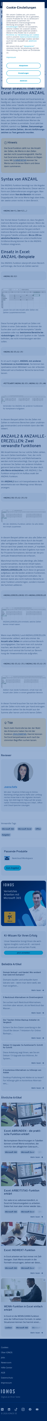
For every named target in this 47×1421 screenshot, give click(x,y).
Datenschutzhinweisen (29, 37)
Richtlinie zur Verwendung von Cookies (22, 35)
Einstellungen (12, 27)
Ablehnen (23, 81)
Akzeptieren (29, 46)
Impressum (11, 57)
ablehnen (33, 41)
